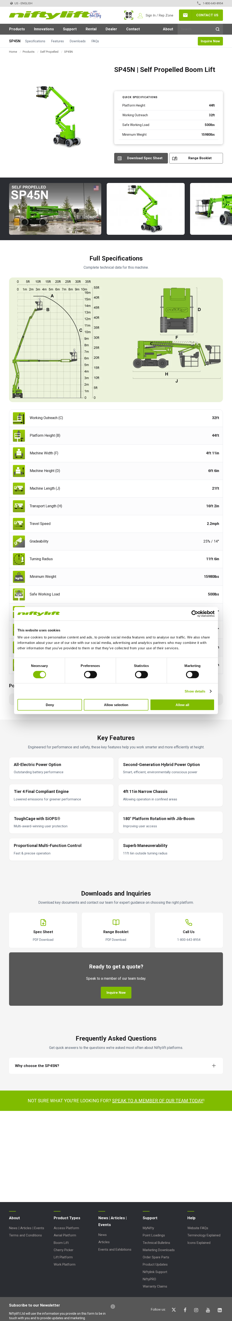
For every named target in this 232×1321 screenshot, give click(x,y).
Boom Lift (61, 1243)
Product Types (67, 1218)
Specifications (35, 41)
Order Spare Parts (156, 1257)
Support (70, 29)
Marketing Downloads (159, 1250)
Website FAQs (197, 1228)
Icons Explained (198, 1243)
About (168, 29)
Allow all (182, 705)
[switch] (90, 674)
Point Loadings (154, 1235)
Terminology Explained (203, 1235)
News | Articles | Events (26, 1228)
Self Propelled (49, 51)
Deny (50, 705)
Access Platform (66, 1228)
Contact (133, 29)
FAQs (95, 41)
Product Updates (155, 1264)
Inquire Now (210, 41)
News (102, 1235)
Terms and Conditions (25, 1235)
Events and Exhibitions (114, 1249)
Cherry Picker (63, 1250)
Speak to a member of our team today (157, 1100)
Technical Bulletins (156, 1243)
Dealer (111, 29)
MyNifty (128, 15)
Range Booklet (200, 158)
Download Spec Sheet (144, 158)
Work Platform (64, 1264)
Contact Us (207, 15)
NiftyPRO (149, 1279)
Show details (195, 691)
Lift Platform (63, 1257)
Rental (91, 29)
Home (13, 51)
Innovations (44, 29)
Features (57, 41)
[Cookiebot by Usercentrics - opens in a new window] (195, 613)
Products (17, 29)
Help (191, 1218)
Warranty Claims (155, 1286)
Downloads (78, 41)
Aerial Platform (65, 1235)
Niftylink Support (155, 1272)
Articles (104, 1242)
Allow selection (116, 705)
